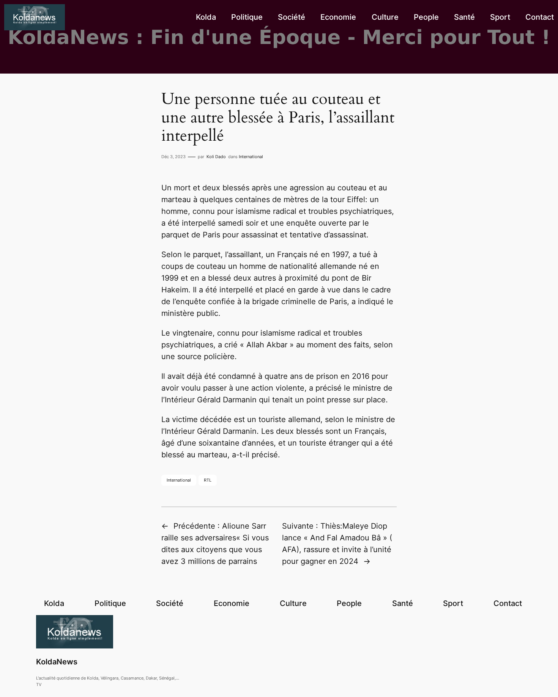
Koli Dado (216, 156)
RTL (207, 480)
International (251, 156)
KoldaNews (56, 661)
